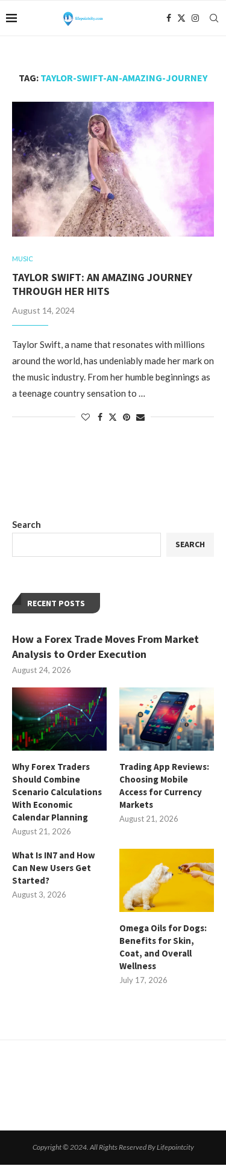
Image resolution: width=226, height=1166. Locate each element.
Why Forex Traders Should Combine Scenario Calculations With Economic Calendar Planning (57, 792)
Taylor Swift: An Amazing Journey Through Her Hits (102, 284)
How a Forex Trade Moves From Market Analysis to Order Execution (105, 646)
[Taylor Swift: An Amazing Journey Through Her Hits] (113, 169)
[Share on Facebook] (100, 417)
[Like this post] (85, 417)
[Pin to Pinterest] (126, 417)
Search (26, 524)
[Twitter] (181, 18)
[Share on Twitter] (112, 417)
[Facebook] (168, 18)
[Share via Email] (140, 417)
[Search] (214, 18)
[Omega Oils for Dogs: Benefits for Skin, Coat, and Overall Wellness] (166, 880)
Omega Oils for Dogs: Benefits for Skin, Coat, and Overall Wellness (163, 947)
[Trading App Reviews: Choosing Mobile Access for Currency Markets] (166, 719)
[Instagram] (195, 18)
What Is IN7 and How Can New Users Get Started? (53, 867)
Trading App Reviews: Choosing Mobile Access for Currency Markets (164, 785)
